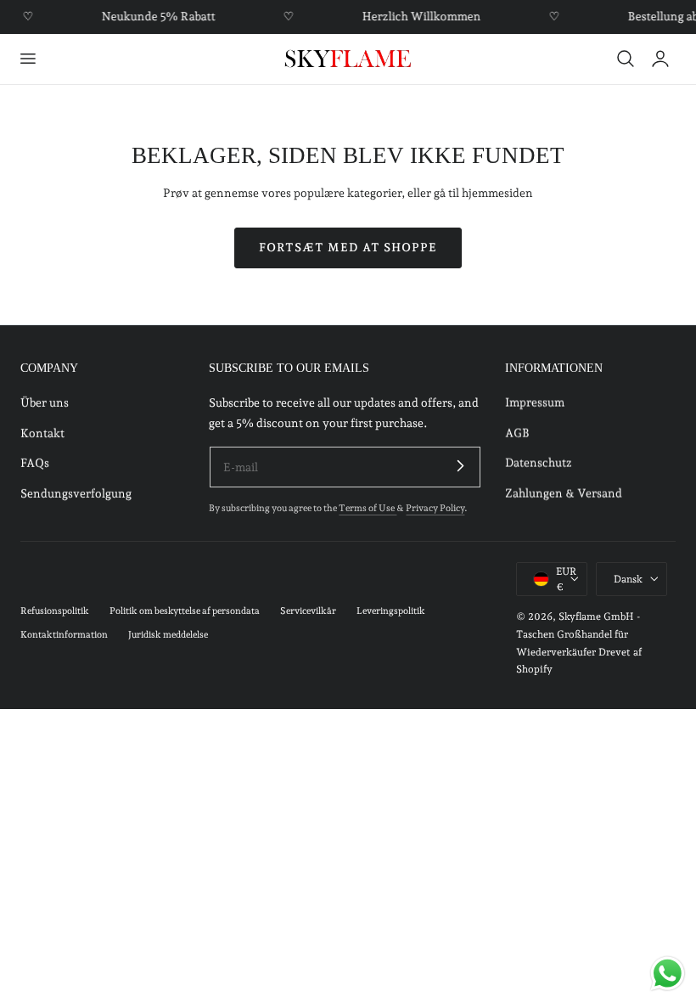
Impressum (534, 402)
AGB (517, 433)
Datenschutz (538, 463)
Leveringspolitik (390, 610)
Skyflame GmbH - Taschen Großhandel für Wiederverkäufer (578, 634)
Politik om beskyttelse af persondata (184, 610)
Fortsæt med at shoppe (348, 247)
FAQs (34, 463)
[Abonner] (461, 466)
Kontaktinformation (64, 634)
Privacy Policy (435, 508)
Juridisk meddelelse (168, 634)
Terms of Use (367, 508)
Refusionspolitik (54, 610)
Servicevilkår (308, 610)
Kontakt (42, 433)
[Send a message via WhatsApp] (668, 974)
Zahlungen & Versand (563, 493)
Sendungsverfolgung (76, 493)
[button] (27, 58)
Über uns (44, 402)
